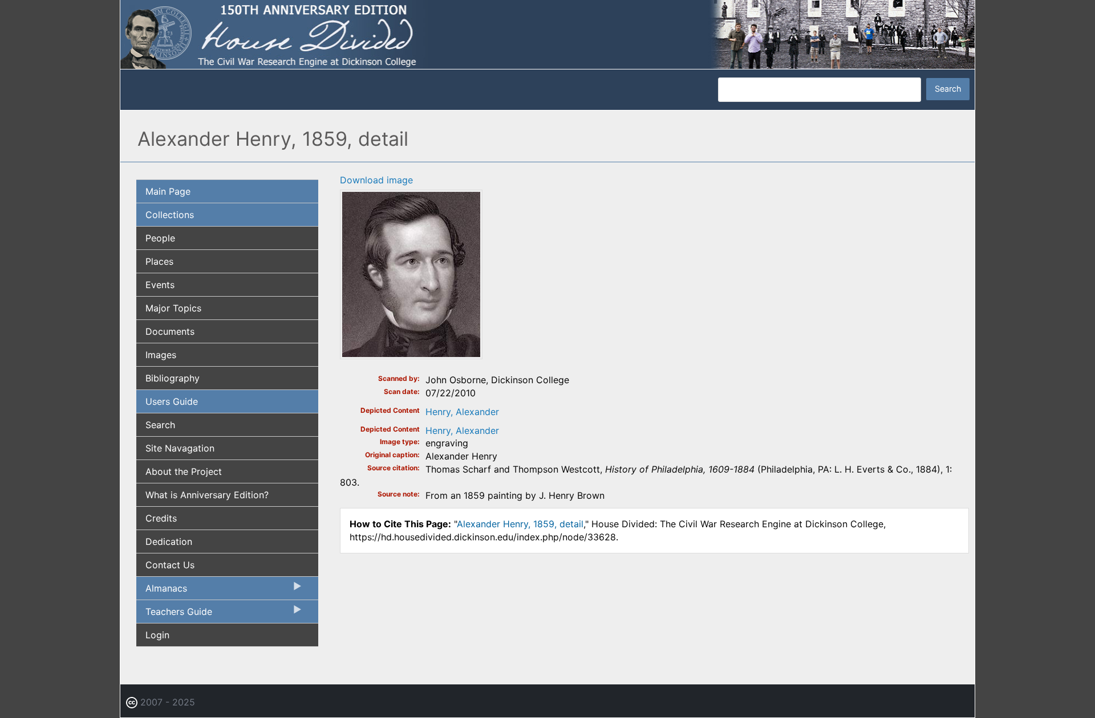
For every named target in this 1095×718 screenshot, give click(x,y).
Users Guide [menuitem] (171, 401)
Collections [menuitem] (169, 214)
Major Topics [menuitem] (173, 308)
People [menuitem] (160, 238)
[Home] (547, 33)
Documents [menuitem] (169, 331)
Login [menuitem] (157, 635)
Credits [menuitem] (161, 518)
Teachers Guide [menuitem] (174, 614)
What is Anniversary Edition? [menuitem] (207, 494)
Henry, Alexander (462, 411)
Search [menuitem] (160, 424)
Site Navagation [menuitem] (179, 448)
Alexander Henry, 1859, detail (520, 524)
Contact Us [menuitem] (169, 565)
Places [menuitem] (159, 261)
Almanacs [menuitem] (161, 591)
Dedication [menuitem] (168, 541)
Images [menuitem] (160, 354)
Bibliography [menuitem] (172, 378)
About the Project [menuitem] (183, 471)
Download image (376, 180)
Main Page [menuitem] (167, 191)
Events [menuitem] (160, 284)
